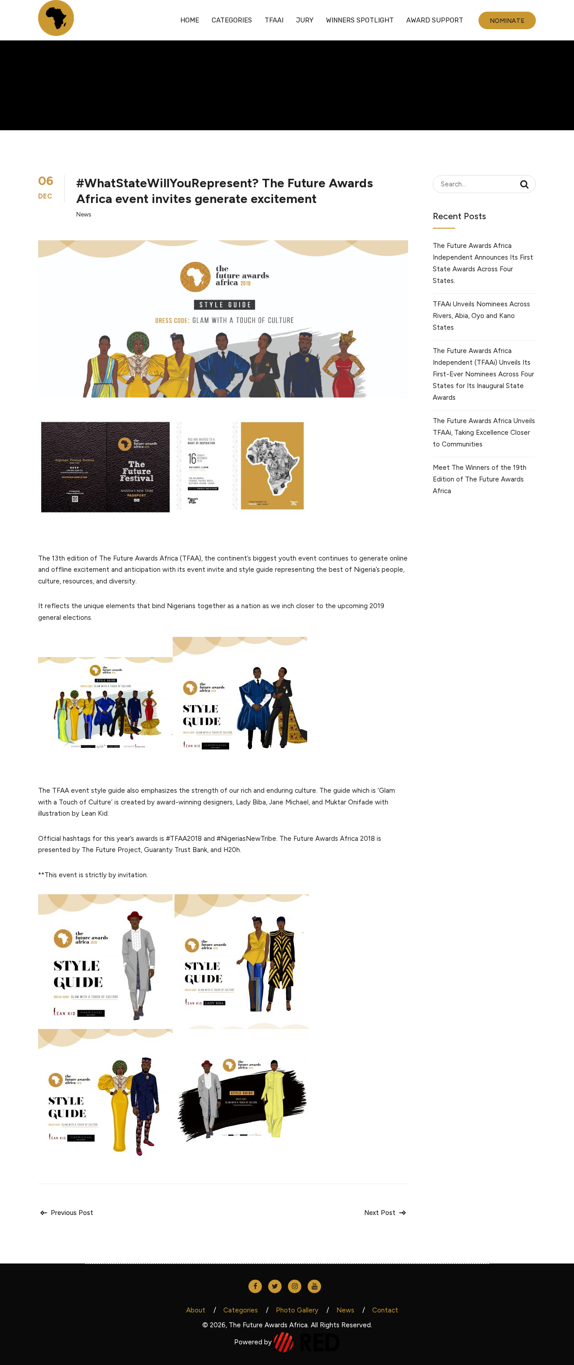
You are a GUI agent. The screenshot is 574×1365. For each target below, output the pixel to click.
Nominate (507, 21)
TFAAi (274, 20)
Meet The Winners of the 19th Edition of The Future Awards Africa (479, 479)
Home (189, 20)
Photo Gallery (297, 1310)
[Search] (524, 184)
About (195, 1310)
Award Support (434, 20)
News (83, 214)
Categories (232, 20)
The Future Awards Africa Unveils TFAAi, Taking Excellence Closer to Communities (484, 432)
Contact (385, 1310)
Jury (304, 20)
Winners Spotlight (360, 20)
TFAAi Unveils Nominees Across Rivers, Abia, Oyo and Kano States (481, 315)
